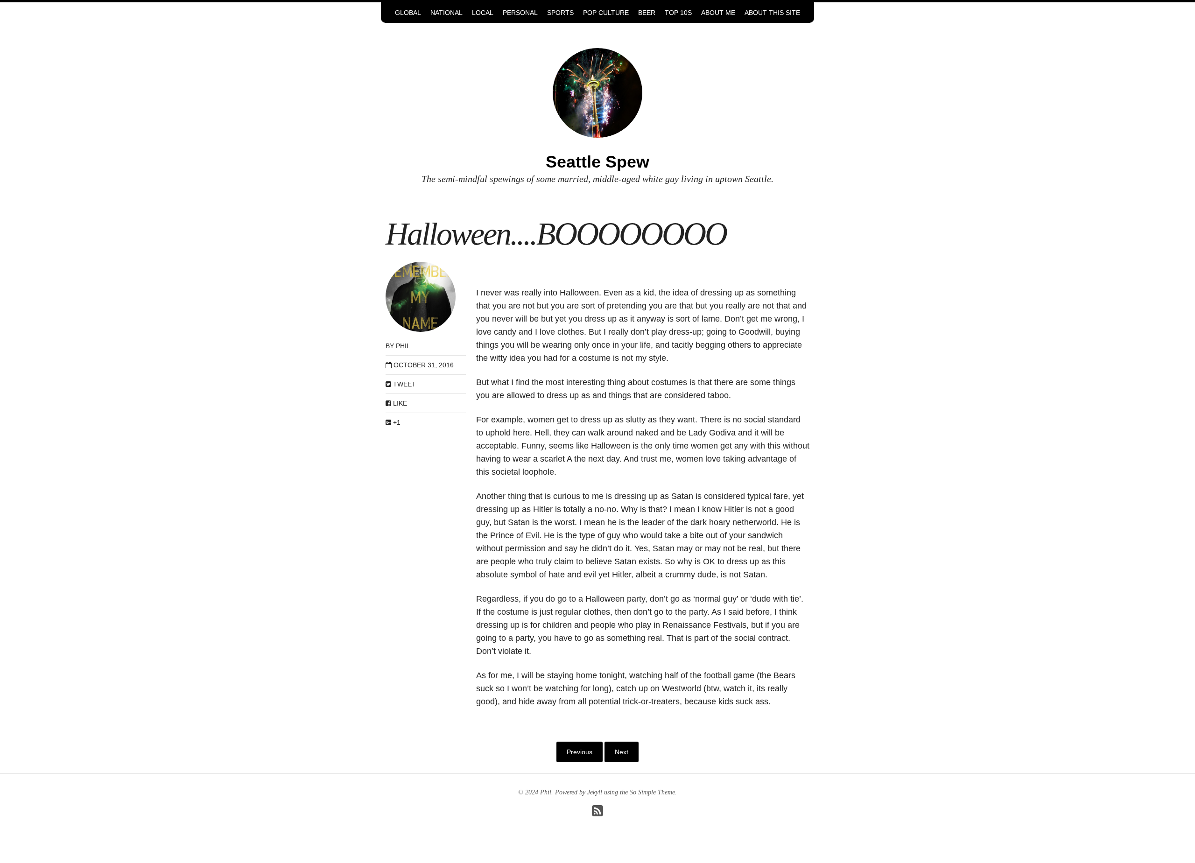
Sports (560, 12)
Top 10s (678, 12)
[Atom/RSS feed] (597, 813)
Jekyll (594, 792)
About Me (718, 12)
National (446, 12)
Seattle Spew (597, 161)
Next (621, 752)
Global (408, 12)
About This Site (772, 12)
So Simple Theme (652, 792)
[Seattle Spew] (597, 92)
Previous (579, 752)
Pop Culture (606, 12)
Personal (520, 12)
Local (482, 12)
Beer (646, 12)
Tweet (403, 384)
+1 (396, 422)
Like (399, 403)
